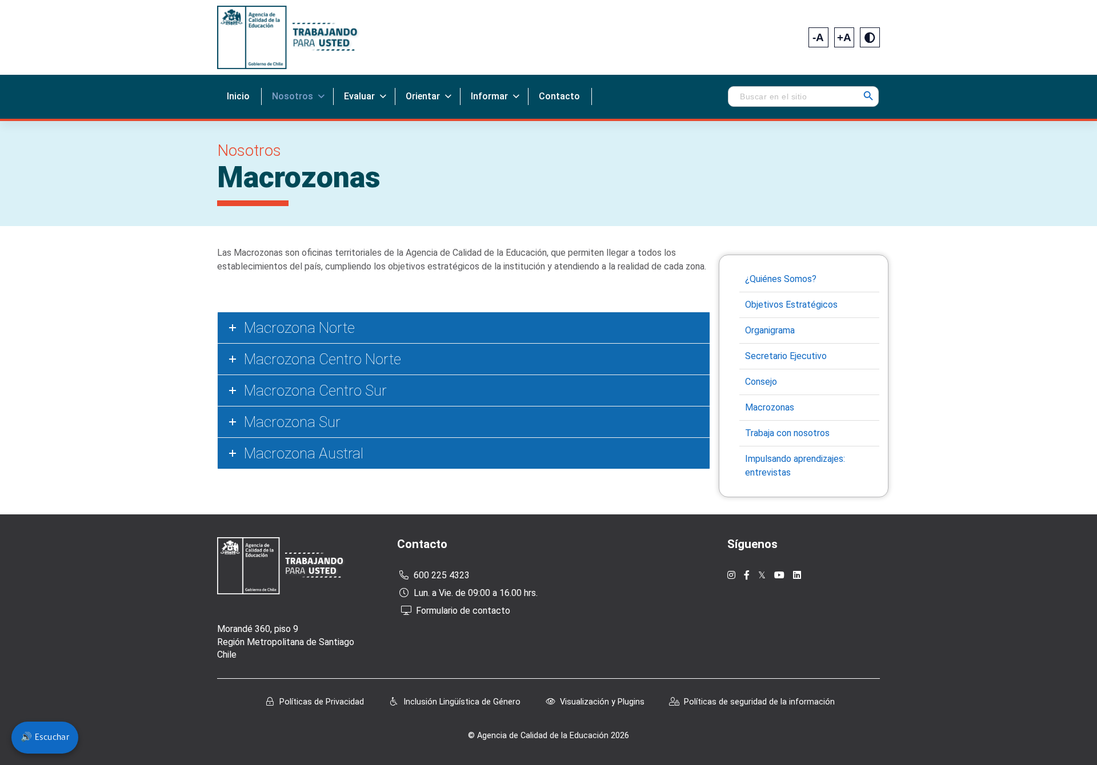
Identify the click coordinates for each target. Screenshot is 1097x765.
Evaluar (359, 96)
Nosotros (292, 96)
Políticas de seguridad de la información (759, 702)
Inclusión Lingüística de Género (462, 702)
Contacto (559, 96)
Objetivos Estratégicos (791, 304)
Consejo (761, 381)
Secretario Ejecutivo (786, 356)
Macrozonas (769, 407)
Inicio (238, 96)
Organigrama (770, 330)
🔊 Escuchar (45, 737)
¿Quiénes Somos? (780, 278)
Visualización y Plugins (602, 702)
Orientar (423, 96)
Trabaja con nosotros (787, 433)
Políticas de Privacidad (321, 702)
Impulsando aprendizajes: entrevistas (795, 465)
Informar (489, 96)
